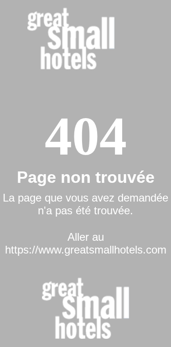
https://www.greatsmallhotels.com (85, 249)
